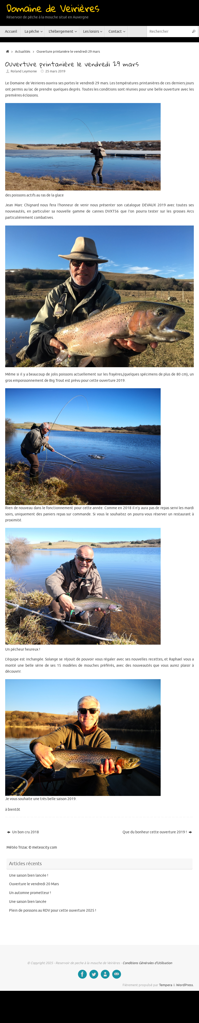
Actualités (22, 52)
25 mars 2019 (55, 71)
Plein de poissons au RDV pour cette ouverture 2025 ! (52, 910)
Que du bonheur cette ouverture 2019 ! (155, 832)
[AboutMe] (105, 974)
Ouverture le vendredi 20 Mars (34, 884)
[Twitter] (93, 974)
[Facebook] (82, 974)
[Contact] (116, 974)
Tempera (165, 985)
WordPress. (185, 985)
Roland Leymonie (24, 71)
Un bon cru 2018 (25, 832)
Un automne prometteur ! (30, 893)
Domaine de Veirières (52, 8)
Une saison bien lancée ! (28, 875)
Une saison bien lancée (27, 901)
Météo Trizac (17, 847)
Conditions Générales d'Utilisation (147, 963)
